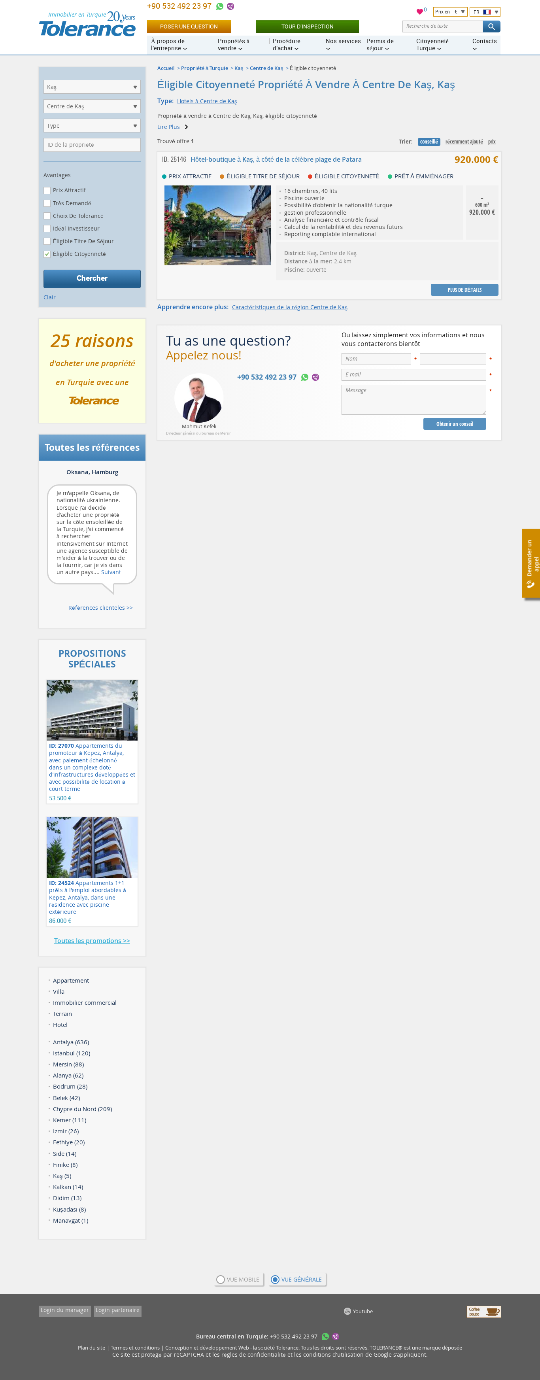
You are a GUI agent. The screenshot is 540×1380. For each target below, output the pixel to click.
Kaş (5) (62, 1176)
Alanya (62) (68, 1075)
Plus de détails (464, 289)
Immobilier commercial (85, 1002)
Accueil (166, 68)
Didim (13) (67, 1198)
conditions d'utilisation (334, 1354)
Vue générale (301, 1279)
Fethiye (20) (69, 1142)
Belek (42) (66, 1098)
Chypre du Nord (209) (82, 1109)
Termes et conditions (135, 1347)
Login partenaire (118, 1310)
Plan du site (91, 1347)
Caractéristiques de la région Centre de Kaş (289, 307)
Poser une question (189, 26)
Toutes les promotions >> (92, 940)
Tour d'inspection (307, 26)
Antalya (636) (71, 1042)
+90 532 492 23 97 (180, 5)
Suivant (111, 572)
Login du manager (65, 1310)
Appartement (71, 980)
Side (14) (64, 1153)
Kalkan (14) (68, 1187)
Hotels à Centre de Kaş (207, 101)
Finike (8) (65, 1164)
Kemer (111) (69, 1120)
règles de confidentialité (254, 1354)
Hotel (60, 1024)
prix (492, 141)
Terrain (62, 1013)
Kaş (239, 68)
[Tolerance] (87, 23)
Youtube (363, 1311)
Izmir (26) (66, 1131)
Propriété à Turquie (204, 68)
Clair (49, 297)
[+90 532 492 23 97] (220, 6)
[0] (420, 13)
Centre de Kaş (266, 68)
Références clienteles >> (100, 607)
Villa (58, 991)
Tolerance (287, 1347)
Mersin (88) (68, 1064)
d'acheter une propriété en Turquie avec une (92, 374)
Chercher (92, 278)
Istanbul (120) (71, 1053)
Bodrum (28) (70, 1086)
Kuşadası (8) (69, 1209)
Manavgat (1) (70, 1220)
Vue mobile (243, 1279)
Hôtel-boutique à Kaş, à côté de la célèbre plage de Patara (276, 159)
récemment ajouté (464, 141)
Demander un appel (532, 558)
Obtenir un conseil (454, 423)
